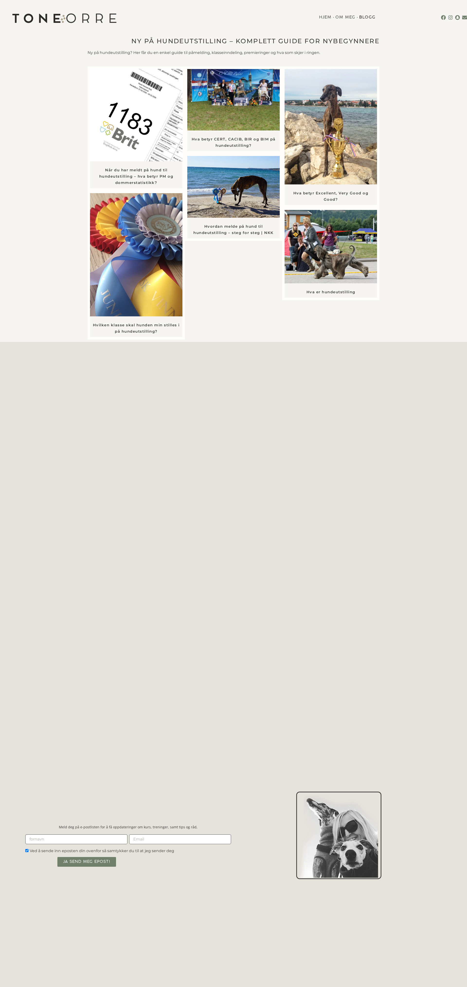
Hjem (325, 17)
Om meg (345, 17)
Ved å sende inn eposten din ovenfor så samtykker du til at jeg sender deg (102, 850)
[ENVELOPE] (464, 17)
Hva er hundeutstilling (330, 292)
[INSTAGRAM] (450, 17)
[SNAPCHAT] (457, 17)
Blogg (367, 17)
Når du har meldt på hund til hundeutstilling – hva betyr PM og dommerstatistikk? (136, 176)
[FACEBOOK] (443, 17)
